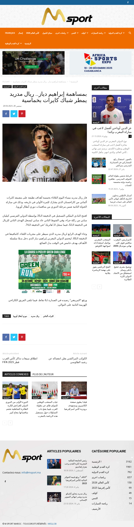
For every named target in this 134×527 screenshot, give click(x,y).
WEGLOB (52, 523)
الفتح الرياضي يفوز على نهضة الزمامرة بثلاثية (101, 270)
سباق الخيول (47, 33)
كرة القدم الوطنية (12, 43)
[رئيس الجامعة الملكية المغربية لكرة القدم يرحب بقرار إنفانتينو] (54, 464)
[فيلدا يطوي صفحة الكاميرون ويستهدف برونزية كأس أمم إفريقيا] (74, 390)
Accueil (5, 81)
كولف (83, 33)
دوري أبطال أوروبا (20, 316)
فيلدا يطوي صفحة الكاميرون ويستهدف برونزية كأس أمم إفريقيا (75, 405)
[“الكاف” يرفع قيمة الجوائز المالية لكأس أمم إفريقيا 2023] (54, 480)
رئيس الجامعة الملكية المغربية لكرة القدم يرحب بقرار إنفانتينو (76, 463)
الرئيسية (28, 43)
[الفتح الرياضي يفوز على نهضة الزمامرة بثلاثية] (101, 257)
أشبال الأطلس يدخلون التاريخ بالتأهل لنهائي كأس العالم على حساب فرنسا (120, 198)
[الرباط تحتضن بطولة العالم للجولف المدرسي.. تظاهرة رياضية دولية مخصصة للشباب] (99, 179)
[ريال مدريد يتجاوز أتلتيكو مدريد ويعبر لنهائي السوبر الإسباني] (54, 497)
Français (10, 33)
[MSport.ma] (67, 16)
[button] (130, 33)
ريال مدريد (35, 316)
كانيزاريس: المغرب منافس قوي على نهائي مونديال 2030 (122, 242)
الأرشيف (96, 508)
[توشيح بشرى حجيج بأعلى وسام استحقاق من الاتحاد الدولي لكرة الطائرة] (122, 257)
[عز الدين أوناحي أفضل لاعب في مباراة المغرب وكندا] (112, 109)
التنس (73, 33)
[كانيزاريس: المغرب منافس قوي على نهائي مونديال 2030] (122, 230)
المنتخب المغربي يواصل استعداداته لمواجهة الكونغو (102, 242)
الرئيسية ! (73, 81)
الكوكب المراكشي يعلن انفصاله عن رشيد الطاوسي (68, 360)
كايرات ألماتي (48, 316)
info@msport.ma (31, 472)
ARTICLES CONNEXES (16, 374)
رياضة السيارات (97, 33)
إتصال (20, 33)
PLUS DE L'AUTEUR (43, 374)
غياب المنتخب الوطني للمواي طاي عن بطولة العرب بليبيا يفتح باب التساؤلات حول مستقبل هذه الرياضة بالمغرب (46, 409)
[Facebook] (128, 2)
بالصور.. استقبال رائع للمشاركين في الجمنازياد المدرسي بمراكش (121, 162)
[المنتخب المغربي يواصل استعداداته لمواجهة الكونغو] (101, 230)
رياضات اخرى (60, 33)
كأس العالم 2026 (32, 33)
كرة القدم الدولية (115, 33)
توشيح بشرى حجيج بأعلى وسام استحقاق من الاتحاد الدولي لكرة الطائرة (122, 273)
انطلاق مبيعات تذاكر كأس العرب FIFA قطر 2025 (19, 360)
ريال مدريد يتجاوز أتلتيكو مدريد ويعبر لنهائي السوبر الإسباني (76, 496)
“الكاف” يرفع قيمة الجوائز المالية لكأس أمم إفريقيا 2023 (76, 480)
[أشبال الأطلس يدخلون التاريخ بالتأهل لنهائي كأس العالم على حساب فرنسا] (99, 199)
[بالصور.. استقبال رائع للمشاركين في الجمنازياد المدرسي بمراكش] (99, 162)
